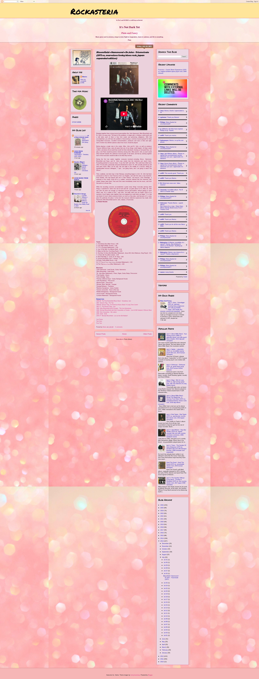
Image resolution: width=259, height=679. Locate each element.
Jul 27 (166, 571)
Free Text (99, 323)
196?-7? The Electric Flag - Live (105, 306)
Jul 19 (166, 594)
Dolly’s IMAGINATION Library (85, 140)
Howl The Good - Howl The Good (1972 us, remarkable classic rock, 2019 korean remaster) (175, 465)
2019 (162, 524)
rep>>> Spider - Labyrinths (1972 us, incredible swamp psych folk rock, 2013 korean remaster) (175, 351)
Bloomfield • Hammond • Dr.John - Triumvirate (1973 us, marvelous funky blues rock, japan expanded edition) (122, 55)
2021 (162, 519)
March (164, 647)
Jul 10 (166, 616)
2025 (162, 508)
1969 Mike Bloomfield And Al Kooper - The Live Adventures (113, 308)
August (164, 554)
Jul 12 (166, 610)
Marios (84, 76)
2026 (162, 505)
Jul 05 (166, 627)
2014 (162, 538)
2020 (162, 521)
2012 (162, 656)
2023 (162, 513)
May (163, 641)
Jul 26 (166, 573)
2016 (162, 532)
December (165, 543)
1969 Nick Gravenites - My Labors (106, 312)
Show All (88, 210)
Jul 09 (166, 619)
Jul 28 (166, 568)
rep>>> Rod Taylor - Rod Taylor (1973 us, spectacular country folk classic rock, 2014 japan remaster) (176, 417)
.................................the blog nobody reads (81, 136)
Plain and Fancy (129, 33)
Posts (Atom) (128, 339)
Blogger (150, 675)
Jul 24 (166, 585)
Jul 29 (166, 565)
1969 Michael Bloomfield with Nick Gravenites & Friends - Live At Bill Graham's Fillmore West (124, 310)
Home (124, 334)
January (165, 653)
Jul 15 (166, 605)
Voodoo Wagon (79, 162)
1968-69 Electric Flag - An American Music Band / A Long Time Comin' (117, 304)
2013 (162, 541)
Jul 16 (166, 602)
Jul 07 (166, 624)
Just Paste (99, 319)
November (165, 546)
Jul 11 (166, 613)
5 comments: (119, 327)
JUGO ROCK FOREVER (78, 152)
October (165, 549)
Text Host (99, 321)
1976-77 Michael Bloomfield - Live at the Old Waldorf (112, 315)
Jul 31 (166, 559)
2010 (162, 661)
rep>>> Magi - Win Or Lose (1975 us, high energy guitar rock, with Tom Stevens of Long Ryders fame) (176, 382)
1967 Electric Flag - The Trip (104, 303)
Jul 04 (166, 630)
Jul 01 (166, 635)
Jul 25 (166, 583)
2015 (162, 535)
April (163, 644)
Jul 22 (166, 588)
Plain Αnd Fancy (166, 301)
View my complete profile (83, 81)
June (164, 639)
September (165, 552)
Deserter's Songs (80, 194)
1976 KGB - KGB (101, 314)
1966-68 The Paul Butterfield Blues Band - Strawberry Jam (113, 301)
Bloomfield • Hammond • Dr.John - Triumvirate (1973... (171, 577)
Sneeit (185, 277)
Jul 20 (166, 591)
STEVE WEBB (76, 122)
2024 (162, 510)
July (163, 557)
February (165, 650)
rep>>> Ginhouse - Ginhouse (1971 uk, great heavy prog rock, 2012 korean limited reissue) (175, 367)
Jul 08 (166, 621)
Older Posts (147, 334)
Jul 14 (166, 608)
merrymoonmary (135, 675)
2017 (162, 530)
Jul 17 (166, 599)
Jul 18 (166, 596)
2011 (162, 659)
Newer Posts (101, 334)
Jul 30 (166, 562)
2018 (162, 527)
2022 (162, 516)
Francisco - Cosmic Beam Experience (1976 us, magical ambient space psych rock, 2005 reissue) (172, 71)
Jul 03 (166, 632)
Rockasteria (94, 11)
